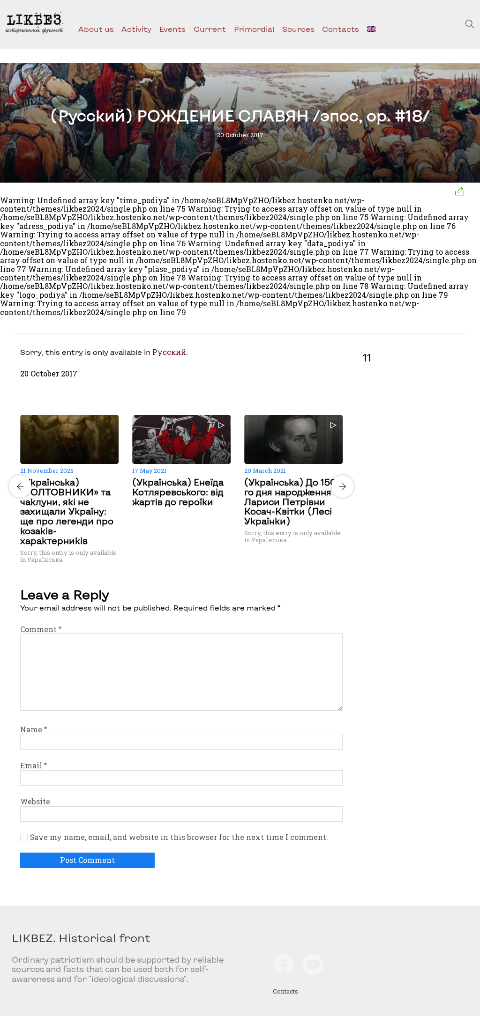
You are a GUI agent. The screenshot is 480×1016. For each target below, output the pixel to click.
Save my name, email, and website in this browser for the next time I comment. (179, 837)
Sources (298, 28)
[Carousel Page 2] (184, 412)
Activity (136, 28)
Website (35, 801)
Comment (40, 629)
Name (33, 729)
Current (210, 28)
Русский (169, 352)
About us (96, 28)
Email (33, 765)
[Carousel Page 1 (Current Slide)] (178, 412)
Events (172, 28)
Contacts (340, 28)
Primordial (254, 28)
